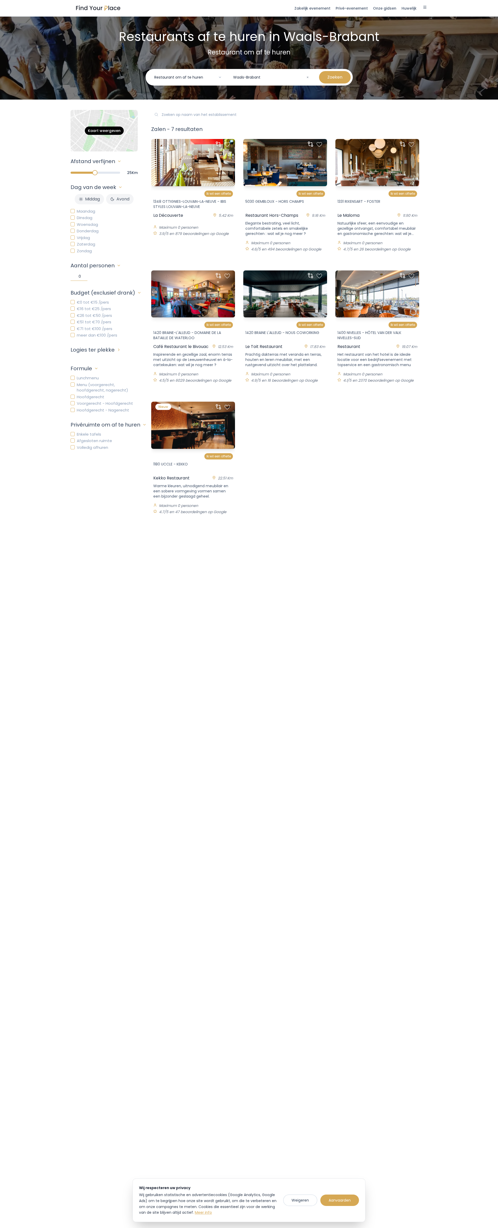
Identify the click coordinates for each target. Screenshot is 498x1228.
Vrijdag (83, 237)
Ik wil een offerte (218, 193)
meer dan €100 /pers (97, 335)
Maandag (86, 211)
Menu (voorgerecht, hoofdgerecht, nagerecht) (102, 387)
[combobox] (188, 77)
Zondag (84, 251)
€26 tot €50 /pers (94, 315)
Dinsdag (84, 217)
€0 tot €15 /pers (93, 302)
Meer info (203, 1212)
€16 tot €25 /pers (94, 308)
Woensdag (87, 224)
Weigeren (300, 1200)
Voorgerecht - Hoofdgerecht (105, 403)
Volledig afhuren (92, 447)
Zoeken (334, 77)
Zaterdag (86, 244)
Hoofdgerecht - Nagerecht (103, 410)
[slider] (95, 173)
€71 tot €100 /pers (94, 328)
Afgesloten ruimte (94, 440)
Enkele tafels (89, 434)
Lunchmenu (88, 378)
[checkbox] (73, 211)
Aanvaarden (340, 1200)
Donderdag (88, 231)
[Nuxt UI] (98, 8)
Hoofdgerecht (90, 397)
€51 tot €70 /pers (94, 322)
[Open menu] (425, 8)
